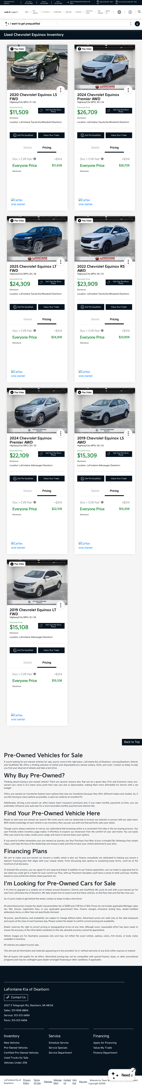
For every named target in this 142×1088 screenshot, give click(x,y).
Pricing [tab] (46, 147)
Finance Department (105, 1052)
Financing (101, 1036)
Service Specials (58, 1047)
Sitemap (48, 1081)
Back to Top (132, 742)
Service (54, 1036)
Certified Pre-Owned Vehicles (21, 1052)
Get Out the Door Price (53, 111)
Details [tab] (28, 147)
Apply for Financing (105, 1042)
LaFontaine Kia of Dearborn (12, 1082)
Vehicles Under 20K (15, 1062)
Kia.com (83, 1081)
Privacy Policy (27, 1082)
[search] (139, 12)
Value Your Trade (51, 135)
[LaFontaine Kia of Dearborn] (13, 12)
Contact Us (18, 997)
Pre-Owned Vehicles (16, 1047)
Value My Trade (102, 1047)
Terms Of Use (37, 1082)
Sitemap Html (58, 1082)
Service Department (60, 1052)
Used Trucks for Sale (16, 1057)
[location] (68, 2)
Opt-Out (74, 1082)
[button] (17, 49)
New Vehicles (12, 1042)
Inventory (11, 1036)
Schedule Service (59, 1042)
